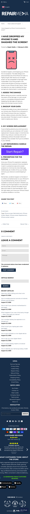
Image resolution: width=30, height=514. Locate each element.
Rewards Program (15, 399)
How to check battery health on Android (13, 343)
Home (2, 23)
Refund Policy (15, 373)
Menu (5, 2)
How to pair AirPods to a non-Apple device (13, 333)
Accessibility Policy (15, 380)
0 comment (4, 211)
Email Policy (15, 382)
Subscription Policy (15, 375)
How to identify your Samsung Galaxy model (14, 348)
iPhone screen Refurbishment (13, 213)
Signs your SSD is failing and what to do (13, 293)
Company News (15, 395)
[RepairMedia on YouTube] (22, 421)
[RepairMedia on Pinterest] (13, 421)
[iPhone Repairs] (15, 151)
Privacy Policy (15, 366)
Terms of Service (15, 364)
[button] (27, 449)
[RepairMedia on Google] (16, 421)
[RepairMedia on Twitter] (7, 421)
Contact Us (15, 390)
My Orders (15, 388)
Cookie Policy (15, 368)
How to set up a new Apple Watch (11, 338)
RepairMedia (15, 426)
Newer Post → (24, 224)
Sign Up (25, 413)
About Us (15, 401)
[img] (14, 437)
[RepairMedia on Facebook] (10, 421)
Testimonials (15, 397)
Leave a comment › (7, 236)
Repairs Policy (15, 371)
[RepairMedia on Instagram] (19, 421)
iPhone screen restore (7, 217)
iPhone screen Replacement (18, 215)
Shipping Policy (15, 377)
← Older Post (5, 224)
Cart (27, 2)
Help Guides (15, 393)
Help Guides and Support (14, 23)
